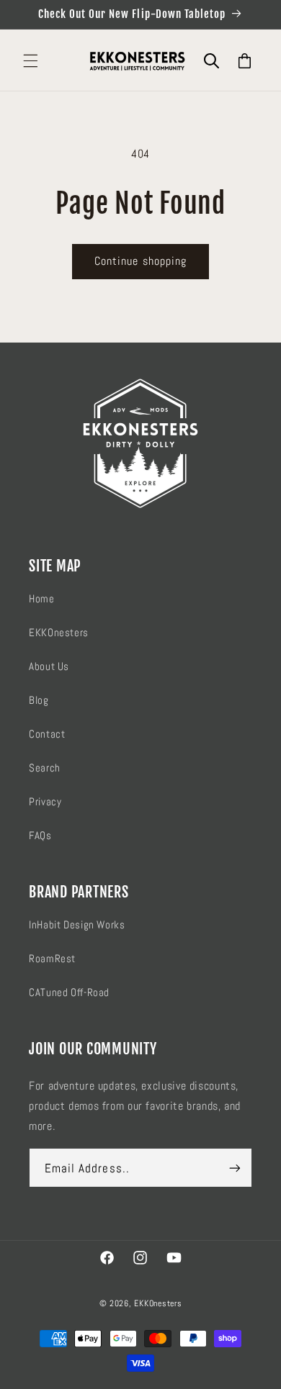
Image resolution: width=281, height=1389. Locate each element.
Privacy (45, 801)
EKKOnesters (59, 632)
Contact (47, 734)
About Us (49, 666)
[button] (30, 61)
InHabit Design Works (77, 924)
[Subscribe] (234, 1167)
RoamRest (52, 958)
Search (45, 767)
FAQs (40, 835)
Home (42, 598)
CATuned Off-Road (69, 992)
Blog (39, 700)
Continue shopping (140, 261)
